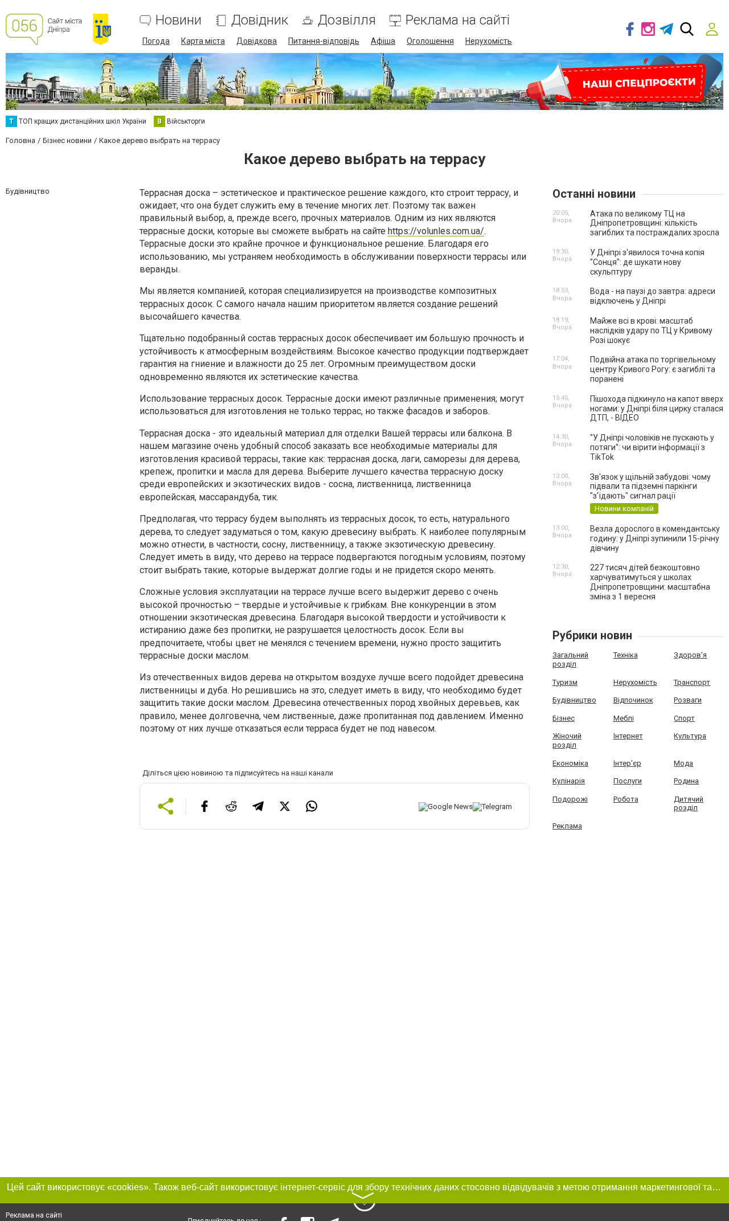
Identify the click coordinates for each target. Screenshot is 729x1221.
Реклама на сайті (458, 20)
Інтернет (628, 736)
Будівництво (574, 700)
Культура (690, 736)
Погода (156, 41)
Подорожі (570, 799)
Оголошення (430, 41)
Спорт (684, 718)
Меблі (623, 718)
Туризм (565, 682)
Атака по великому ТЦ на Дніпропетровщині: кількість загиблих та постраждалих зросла (654, 223)
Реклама (567, 826)
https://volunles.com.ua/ (436, 231)
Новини (178, 20)
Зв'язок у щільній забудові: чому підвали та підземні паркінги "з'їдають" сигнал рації (650, 486)
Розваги (688, 700)
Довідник (259, 20)
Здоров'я (690, 655)
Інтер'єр (627, 763)
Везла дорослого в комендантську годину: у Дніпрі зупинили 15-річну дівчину (655, 538)
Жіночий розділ (566, 740)
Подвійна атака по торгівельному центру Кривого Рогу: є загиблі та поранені (653, 369)
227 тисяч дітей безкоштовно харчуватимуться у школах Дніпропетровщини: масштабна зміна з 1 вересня (650, 582)
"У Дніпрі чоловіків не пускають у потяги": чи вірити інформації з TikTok (652, 447)
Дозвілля (347, 20)
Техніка (625, 655)
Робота (625, 799)
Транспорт (692, 682)
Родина (686, 781)
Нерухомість (488, 41)
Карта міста (203, 41)
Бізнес (563, 718)
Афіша (383, 41)
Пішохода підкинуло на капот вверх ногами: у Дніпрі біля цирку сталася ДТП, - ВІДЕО (656, 408)
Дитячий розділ (688, 803)
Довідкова (256, 41)
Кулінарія (568, 781)
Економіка (570, 763)
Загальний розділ (570, 659)
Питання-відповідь (323, 41)
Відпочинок (633, 700)
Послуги (627, 781)
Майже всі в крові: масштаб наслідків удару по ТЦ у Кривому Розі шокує (651, 330)
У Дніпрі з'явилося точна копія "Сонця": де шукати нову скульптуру (647, 262)
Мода (683, 763)
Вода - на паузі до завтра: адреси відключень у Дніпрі (652, 296)
